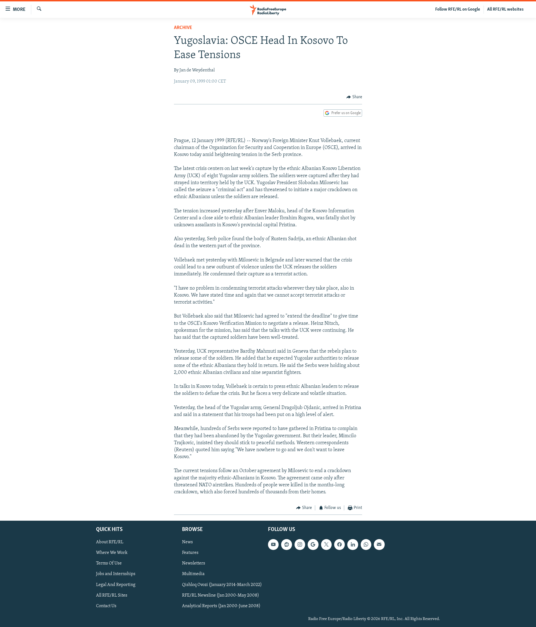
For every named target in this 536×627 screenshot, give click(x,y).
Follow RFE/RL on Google (457, 9)
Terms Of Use (109, 563)
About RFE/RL (109, 542)
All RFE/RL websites (505, 9)
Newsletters (193, 563)
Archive (183, 27)
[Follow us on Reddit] (286, 544)
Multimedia (193, 574)
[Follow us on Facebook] (339, 544)
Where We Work (112, 553)
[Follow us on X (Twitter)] (326, 544)
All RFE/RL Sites (111, 595)
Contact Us (106, 606)
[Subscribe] (379, 544)
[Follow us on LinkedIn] (352, 544)
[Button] (354, 97)
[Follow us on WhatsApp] (366, 544)
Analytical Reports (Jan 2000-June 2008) (221, 606)
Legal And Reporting (115, 584)
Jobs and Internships (115, 574)
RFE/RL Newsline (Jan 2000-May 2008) (220, 595)
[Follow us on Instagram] (300, 544)
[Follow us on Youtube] (273, 544)
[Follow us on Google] (313, 544)
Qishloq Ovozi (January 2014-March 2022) (222, 584)
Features (190, 553)
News (187, 542)
